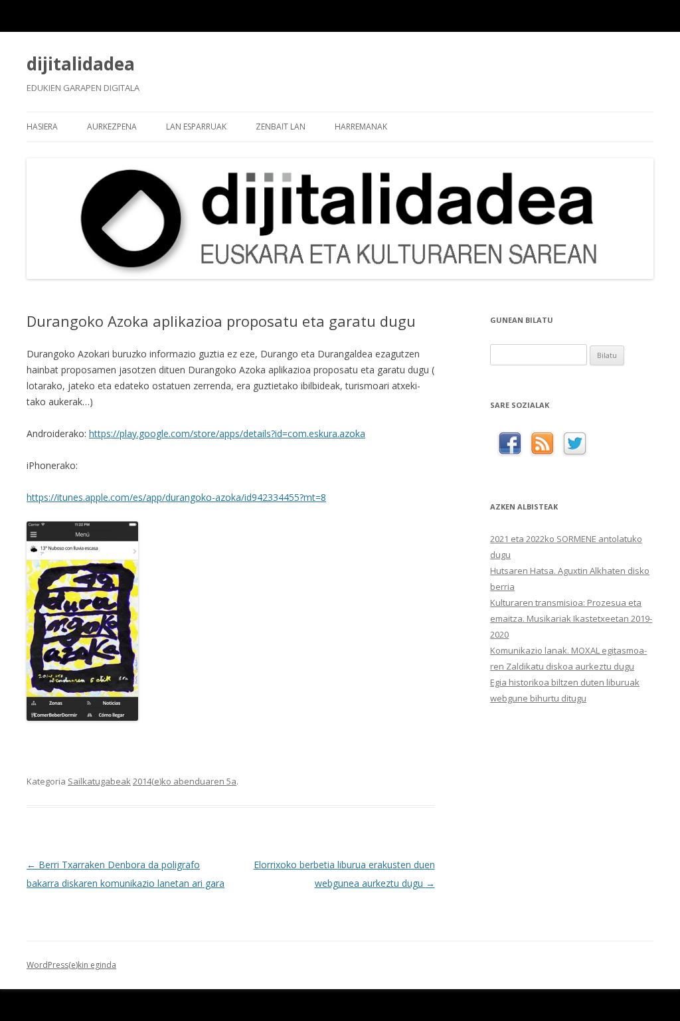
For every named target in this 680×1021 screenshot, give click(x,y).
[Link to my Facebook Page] (510, 444)
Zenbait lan (280, 126)
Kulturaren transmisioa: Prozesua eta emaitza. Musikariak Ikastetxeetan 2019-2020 (571, 618)
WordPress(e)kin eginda (71, 965)
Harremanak (361, 126)
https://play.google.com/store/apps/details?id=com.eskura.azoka (227, 433)
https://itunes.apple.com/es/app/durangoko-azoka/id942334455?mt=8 (176, 497)
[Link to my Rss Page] (542, 444)
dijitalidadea (81, 64)
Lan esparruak (196, 126)
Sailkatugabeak (99, 781)
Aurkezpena (112, 126)
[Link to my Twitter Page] (575, 444)
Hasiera (42, 126)
